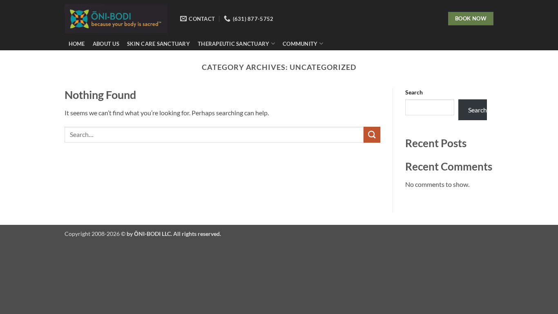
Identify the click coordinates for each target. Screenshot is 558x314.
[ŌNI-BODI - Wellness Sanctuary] (116, 19)
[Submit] (372, 135)
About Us (106, 43)
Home (77, 43)
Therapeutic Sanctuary (233, 43)
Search (414, 92)
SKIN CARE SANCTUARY (158, 43)
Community (300, 43)
